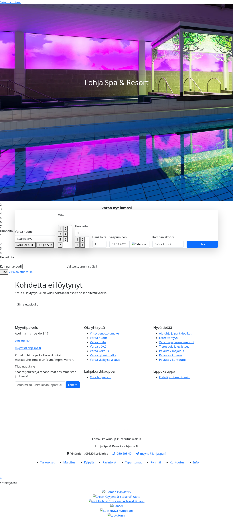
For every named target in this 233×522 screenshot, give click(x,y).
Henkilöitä (99, 237)
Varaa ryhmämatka (103, 355)
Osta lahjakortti (100, 377)
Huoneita (81, 226)
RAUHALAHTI (25, 245)
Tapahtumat (133, 462)
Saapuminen (118, 237)
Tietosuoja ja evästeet (174, 347)
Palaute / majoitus (171, 351)
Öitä (61, 215)
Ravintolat (109, 462)
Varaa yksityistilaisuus (105, 360)
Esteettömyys (168, 338)
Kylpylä (89, 462)
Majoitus (69, 462)
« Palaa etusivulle (21, 272)
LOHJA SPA (45, 245)
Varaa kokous (99, 351)
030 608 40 (22, 341)
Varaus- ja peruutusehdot (176, 342)
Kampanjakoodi (163, 237)
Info (196, 462)
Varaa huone (24, 232)
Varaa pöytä (98, 347)
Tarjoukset (47, 462)
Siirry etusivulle (27, 304)
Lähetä (72, 385)
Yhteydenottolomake (104, 333)
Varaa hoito (98, 342)
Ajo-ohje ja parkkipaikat (175, 333)
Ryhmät (156, 462)
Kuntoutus (177, 462)
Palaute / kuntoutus (172, 360)
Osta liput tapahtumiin (174, 377)
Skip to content (10, 2)
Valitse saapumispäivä (82, 266)
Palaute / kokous (170, 355)
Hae (202, 244)
